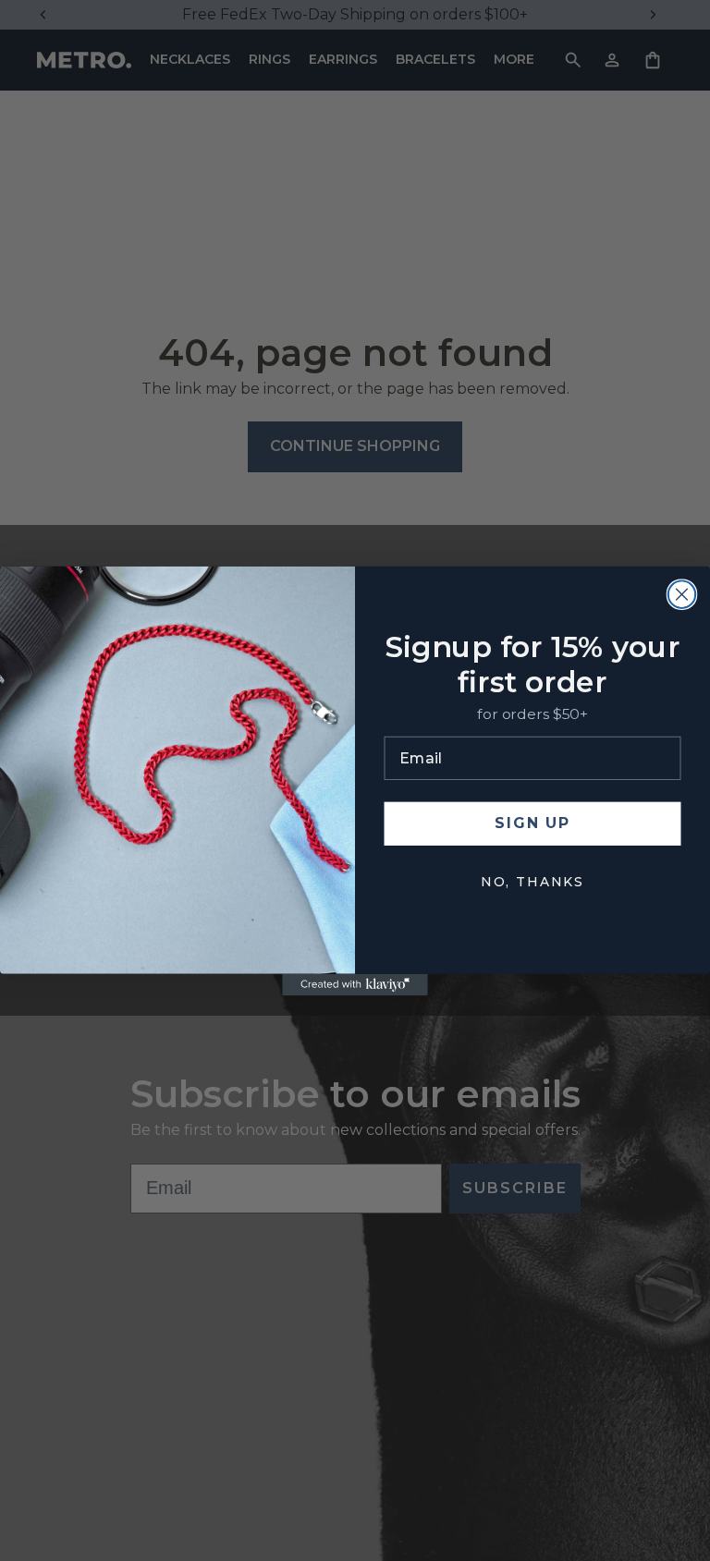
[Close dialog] (682, 594)
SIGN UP (532, 823)
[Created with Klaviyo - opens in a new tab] (355, 984)
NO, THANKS (532, 881)
